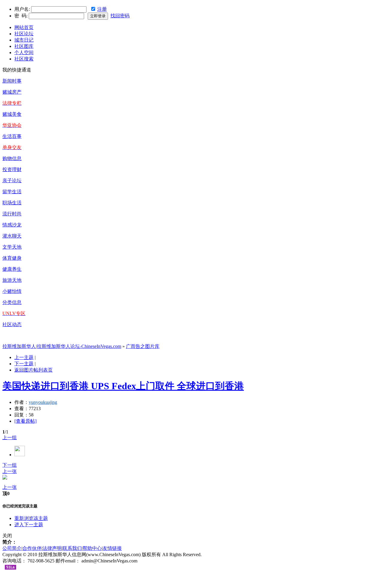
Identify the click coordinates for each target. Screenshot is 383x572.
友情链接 (112, 548)
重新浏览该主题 (31, 518)
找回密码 (120, 15)
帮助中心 (92, 548)
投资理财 (12, 169)
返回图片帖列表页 (33, 369)
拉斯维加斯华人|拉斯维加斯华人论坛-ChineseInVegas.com (61, 346)
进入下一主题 (28, 524)
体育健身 (12, 258)
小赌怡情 (12, 291)
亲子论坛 (12, 180)
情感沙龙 (12, 224)
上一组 (9, 437)
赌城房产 (12, 92)
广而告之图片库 (142, 346)
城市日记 (24, 39)
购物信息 (12, 158)
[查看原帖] (25, 421)
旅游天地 (12, 280)
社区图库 (24, 46)
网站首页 (24, 27)
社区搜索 (24, 58)
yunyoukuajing (43, 402)
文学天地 (12, 247)
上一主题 (24, 357)
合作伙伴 (32, 548)
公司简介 (12, 548)
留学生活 (12, 191)
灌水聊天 (12, 235)
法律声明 (52, 548)
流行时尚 (12, 213)
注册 (102, 9)
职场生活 (12, 202)
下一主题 (24, 363)
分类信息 (12, 302)
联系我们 (72, 548)
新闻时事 (12, 80)
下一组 (9, 465)
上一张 (9, 471)
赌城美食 (12, 114)
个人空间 (24, 52)
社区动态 (12, 324)
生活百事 (12, 136)
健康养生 (12, 269)
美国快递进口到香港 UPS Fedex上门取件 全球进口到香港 (123, 386)
